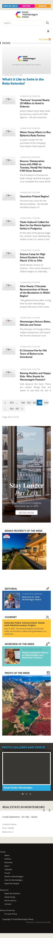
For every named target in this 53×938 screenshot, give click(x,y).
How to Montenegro (13, 880)
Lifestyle (8, 869)
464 (46, 402)
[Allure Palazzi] (8, 99)
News (6, 855)
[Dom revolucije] (8, 285)
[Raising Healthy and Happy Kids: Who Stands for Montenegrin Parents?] (8, 372)
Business (8, 862)
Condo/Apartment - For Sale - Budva (19, 816)
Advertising (9, 897)
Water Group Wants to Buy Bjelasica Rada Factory (35, 133)
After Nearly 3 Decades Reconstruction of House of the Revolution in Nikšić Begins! (35, 291)
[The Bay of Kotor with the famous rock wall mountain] (26, 60)
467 (17, 408)
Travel (7, 873)
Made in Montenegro (13, 876)
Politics (7, 859)
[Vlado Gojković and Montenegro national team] (8, 221)
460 (23, 402)
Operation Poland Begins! (34, 196)
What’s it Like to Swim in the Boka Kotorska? (23, 81)
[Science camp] (8, 253)
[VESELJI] (8, 160)
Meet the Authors (12, 893)
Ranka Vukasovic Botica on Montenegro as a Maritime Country (35, 655)
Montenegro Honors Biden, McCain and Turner (35, 323)
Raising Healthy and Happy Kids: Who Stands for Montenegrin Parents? (35, 376)
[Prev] (5, 403)
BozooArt (30, 922)
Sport (6, 866)
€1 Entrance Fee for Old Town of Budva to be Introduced (33, 354)
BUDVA (42, 5)
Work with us (10, 900)
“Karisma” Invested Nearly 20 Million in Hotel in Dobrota (35, 103)
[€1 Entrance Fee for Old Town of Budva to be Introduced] (8, 350)
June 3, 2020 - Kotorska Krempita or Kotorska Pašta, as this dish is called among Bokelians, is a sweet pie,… (25, 631)
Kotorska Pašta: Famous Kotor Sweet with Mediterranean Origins (24, 624)
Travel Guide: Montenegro (17, 787)
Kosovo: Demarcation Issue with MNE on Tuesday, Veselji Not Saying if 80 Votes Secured (35, 165)
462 (35, 402)
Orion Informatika (43, 922)
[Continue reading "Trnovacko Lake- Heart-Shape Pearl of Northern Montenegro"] (26, 705)
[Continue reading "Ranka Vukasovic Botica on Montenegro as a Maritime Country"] (12, 656)
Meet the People (11, 883)
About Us (4, 890)
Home (2, 851)
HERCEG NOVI (10, 5)
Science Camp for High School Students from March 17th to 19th (32, 257)
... (16, 402)
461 (29, 402)
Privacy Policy (10, 913)
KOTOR (26, 5)
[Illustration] (8, 321)
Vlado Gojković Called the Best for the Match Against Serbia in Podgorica (35, 225)
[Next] (22, 409)
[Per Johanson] (8, 196)
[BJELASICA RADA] (8, 131)
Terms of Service (7, 910)
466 (12, 408)
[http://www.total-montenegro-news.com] (26, 15)
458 (12, 402)
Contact (7, 904)
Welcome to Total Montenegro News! (31, 598)
